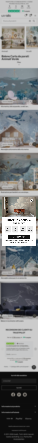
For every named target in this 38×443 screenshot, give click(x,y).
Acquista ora (19, 237)
